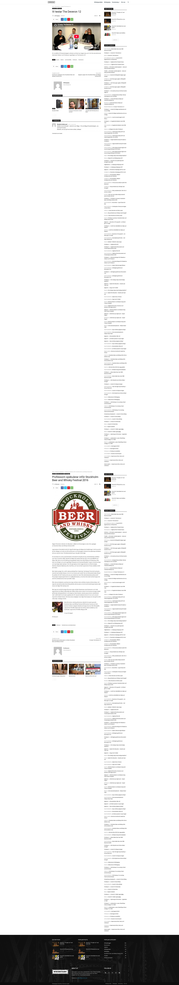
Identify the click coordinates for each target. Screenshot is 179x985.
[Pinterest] (68, 19)
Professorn (75, 59)
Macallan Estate (55, 110)
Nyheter (87, 108)
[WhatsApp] (71, 19)
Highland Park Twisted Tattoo (117, 62)
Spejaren (106, 169)
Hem (53, 6)
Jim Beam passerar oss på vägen (117, 338)
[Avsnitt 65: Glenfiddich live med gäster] (107, 27)
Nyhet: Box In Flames (116, 296)
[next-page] (55, 115)
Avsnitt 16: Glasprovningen (116, 384)
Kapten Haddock (111, 426)
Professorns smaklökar (115, 451)
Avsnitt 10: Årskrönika (115, 421)
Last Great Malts (68, 59)
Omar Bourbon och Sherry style (116, 210)
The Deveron (80, 59)
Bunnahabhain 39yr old (115, 336)
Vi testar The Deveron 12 (119, 106)
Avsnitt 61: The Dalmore (116, 53)
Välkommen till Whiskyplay (114, 397)
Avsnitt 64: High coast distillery (118, 33)
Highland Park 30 (114, 244)
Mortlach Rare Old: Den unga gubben (117, 367)
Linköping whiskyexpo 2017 (117, 164)
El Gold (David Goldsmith (109, 414)
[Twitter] (65, 19)
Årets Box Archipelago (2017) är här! (117, 169)
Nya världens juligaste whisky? (119, 329)
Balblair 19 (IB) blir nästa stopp (114, 241)
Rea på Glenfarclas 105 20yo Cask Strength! (117, 213)
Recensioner (57, 6)
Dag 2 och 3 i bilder (114, 287)
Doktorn (62, 59)
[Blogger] (105, 972)
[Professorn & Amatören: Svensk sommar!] (76, 104)
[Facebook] (62, 19)
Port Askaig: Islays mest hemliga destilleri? (117, 155)
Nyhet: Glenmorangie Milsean (118, 265)
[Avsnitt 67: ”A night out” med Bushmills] (107, 14)
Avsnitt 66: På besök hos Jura (118, 19)
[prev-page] (53, 115)
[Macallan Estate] (59, 104)
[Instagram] (116, 972)
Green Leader (107, 464)
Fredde (105, 71)
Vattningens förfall (115, 446)
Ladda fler (115, 39)
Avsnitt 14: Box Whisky (121, 414)
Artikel (54, 108)
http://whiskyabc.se (67, 84)
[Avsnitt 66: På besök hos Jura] (107, 21)
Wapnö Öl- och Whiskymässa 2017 (115, 158)
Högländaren (107, 164)
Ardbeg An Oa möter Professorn (116, 129)
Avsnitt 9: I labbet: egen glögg (117, 429)
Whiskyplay (59, 8)
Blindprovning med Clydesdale (119, 369)
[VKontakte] (119, 972)
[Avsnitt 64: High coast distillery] (107, 34)
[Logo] (51, 2)
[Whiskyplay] (53, 15)
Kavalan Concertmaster (116, 453)
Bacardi (57, 59)
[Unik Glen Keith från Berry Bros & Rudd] (93, 104)
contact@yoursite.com (82, 978)
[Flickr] (112, 972)
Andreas (106, 67)
